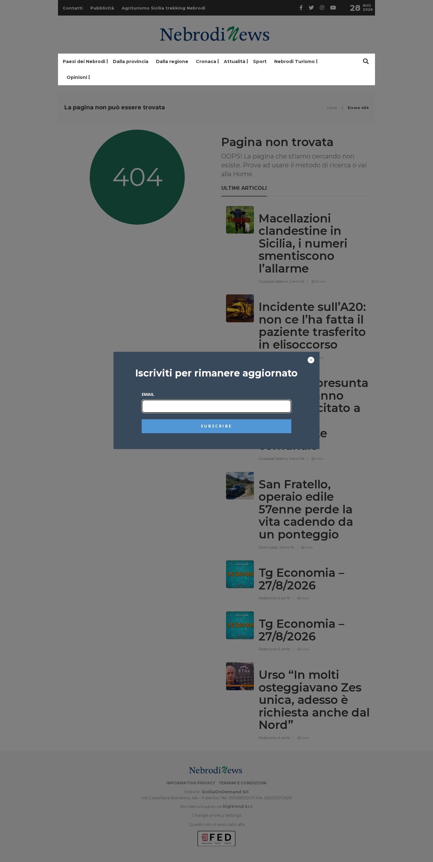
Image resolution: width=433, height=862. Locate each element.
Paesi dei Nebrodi (84, 61)
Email (148, 394)
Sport (260, 61)
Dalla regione (172, 61)
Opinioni (77, 77)
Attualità (234, 61)
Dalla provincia (130, 61)
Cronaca (206, 61)
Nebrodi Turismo (294, 61)
